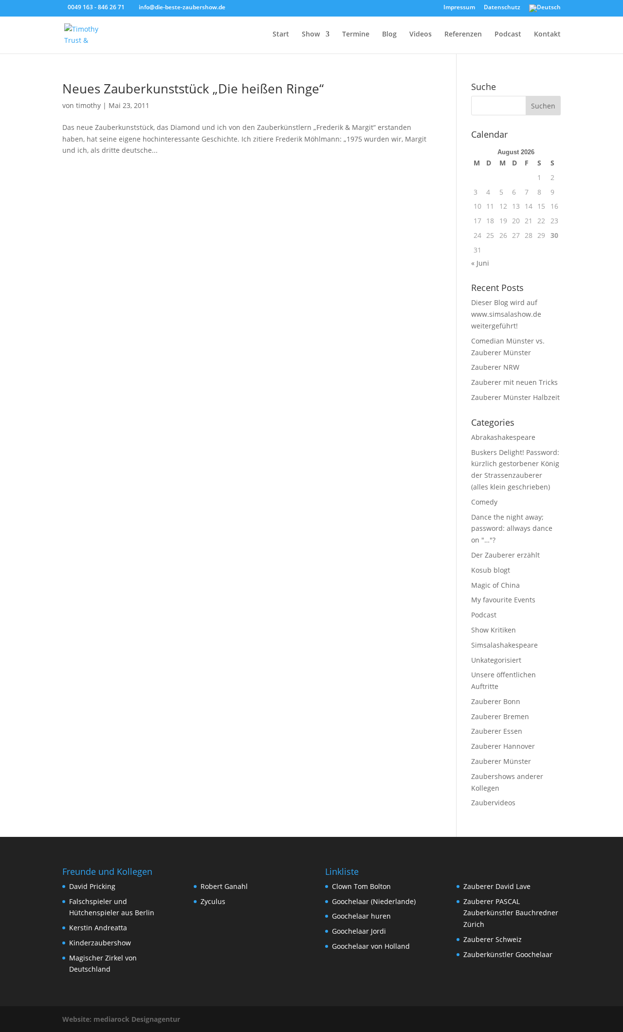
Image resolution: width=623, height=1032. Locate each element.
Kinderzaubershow (100, 942)
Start (281, 34)
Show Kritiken (493, 629)
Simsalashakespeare (504, 645)
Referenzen (463, 34)
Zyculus (213, 901)
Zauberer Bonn (495, 701)
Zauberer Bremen (500, 716)
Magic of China (495, 585)
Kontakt (547, 34)
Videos (420, 34)
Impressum (459, 7)
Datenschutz (502, 7)
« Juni (480, 263)
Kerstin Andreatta (98, 927)
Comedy (484, 502)
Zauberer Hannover (503, 746)
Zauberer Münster (501, 761)
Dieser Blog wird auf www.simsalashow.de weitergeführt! (506, 314)
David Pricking (92, 886)
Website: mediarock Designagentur (121, 1019)
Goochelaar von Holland (371, 946)
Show (311, 34)
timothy (88, 105)
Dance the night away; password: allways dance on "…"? (511, 528)
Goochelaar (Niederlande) (374, 901)
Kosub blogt (490, 570)
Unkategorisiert (496, 660)
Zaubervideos (493, 802)
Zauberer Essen (496, 731)
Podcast (508, 34)
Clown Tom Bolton (361, 886)
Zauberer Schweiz (492, 939)
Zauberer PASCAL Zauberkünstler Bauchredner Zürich (510, 913)
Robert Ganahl (224, 886)
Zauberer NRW (495, 367)
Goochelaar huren (361, 916)
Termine (355, 34)
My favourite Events (503, 599)
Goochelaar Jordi (359, 931)
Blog (389, 34)
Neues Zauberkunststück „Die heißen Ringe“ (193, 88)
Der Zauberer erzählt (505, 555)
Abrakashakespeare (503, 437)
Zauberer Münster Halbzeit (515, 397)
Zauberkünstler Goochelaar (507, 954)
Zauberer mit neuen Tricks (514, 382)
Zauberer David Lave (497, 886)
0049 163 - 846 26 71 (96, 7)
